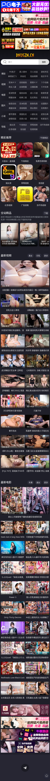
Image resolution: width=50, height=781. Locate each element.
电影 (3, 94)
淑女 (38, 482)
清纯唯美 (23, 108)
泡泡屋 (23, 129)
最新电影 (6, 482)
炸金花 (23, 76)
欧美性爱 (44, 93)
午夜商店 (23, 124)
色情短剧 (34, 129)
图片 (3, 105)
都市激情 (12, 114)
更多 (46, 255)
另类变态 (44, 97)
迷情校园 (12, 118)
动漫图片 (44, 103)
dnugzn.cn (25, 55)
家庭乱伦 (23, 114)
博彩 (3, 73)
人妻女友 (34, 114)
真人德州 (23, 71)
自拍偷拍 (23, 82)
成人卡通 (34, 93)
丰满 (30, 482)
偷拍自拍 (23, 93)
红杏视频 (12, 129)
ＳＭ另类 (44, 87)
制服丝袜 (12, 97)
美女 (30, 255)
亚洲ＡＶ (12, 82)
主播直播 (34, 87)
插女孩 (12, 124)
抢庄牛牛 (44, 76)
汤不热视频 (44, 124)
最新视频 (6, 255)
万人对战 (34, 71)
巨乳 (38, 255)
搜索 (44, 62)
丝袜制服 (23, 87)
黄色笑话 (34, 118)
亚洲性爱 (12, 93)
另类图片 (44, 108)
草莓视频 (34, 124)
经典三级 (23, 97)
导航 (3, 126)
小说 (3, 116)
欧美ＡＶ (34, 82)
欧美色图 (34, 103)
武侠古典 (44, 114)
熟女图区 (34, 108)
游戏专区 (44, 71)
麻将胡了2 (12, 76)
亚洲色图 (23, 103)
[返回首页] (46, 775)
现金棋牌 (34, 76)
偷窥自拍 (12, 103)
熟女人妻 (12, 87)
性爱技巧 (44, 118)
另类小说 (23, 118)
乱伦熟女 (34, 97)
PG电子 (12, 71)
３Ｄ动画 (44, 82)
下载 (46, 213)
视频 (3, 84)
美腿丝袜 (12, 108)
